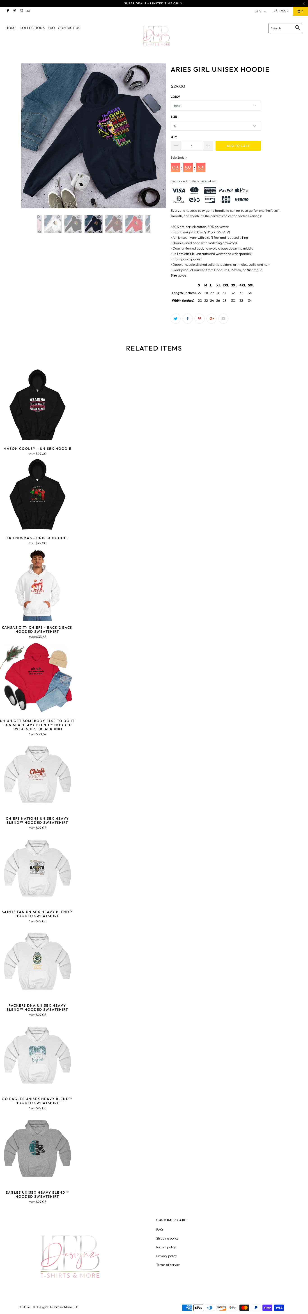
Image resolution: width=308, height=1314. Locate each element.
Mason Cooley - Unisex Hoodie (37, 404)
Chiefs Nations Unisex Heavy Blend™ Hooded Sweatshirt (37, 774)
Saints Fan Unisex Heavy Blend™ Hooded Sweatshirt (37, 868)
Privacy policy (166, 1256)
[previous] (29, 139)
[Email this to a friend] (223, 319)
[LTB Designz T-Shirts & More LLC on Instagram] (21, 11)
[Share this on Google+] (211, 319)
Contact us (69, 28)
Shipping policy (167, 1238)
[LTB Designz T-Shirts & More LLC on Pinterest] (14, 11)
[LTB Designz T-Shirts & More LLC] (156, 36)
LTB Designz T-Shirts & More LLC (54, 1307)
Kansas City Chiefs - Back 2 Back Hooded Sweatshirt (37, 583)
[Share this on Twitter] (176, 319)
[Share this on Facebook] (188, 319)
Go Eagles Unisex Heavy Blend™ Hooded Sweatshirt (37, 1055)
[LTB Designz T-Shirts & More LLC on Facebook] (7, 11)
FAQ (51, 28)
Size (174, 116)
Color (175, 96)
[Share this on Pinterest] (200, 319)
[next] (158, 139)
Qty (174, 137)
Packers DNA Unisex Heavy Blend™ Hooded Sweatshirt (37, 961)
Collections (32, 28)
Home (11, 28)
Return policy (166, 1247)
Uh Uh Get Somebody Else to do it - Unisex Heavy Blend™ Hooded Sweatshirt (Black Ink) (37, 677)
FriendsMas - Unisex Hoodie (37, 494)
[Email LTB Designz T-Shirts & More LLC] (28, 11)
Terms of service (168, 1264)
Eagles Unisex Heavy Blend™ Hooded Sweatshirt (37, 1148)
